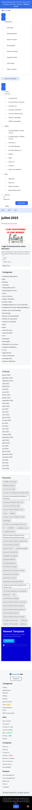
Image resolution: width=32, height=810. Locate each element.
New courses (7, 721)
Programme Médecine (9, 347)
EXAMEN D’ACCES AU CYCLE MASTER (14, 305)
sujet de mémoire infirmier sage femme (14, 609)
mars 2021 (5, 431)
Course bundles (8, 730)
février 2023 (6, 395)
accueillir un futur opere (9, 481)
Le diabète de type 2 (9, 531)
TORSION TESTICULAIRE (10, 624)
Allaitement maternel (9, 485)
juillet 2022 (6, 406)
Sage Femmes (6, 353)
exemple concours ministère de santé (13, 517)
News (4, 327)
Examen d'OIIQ (7, 302)
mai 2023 (5, 389)
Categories (8, 21)
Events (5, 739)
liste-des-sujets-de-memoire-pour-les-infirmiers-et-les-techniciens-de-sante (14, 536)
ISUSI (4, 324)
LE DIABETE (10, 528)
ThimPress (24, 620)
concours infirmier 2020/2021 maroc (13, 509)
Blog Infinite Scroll (14, 190)
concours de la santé (9, 489)
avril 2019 (5, 465)
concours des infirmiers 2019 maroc (13, 502)
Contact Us (16, 678)
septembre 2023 (7, 381)
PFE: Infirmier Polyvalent (10, 566)
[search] (2, 78)
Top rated (6, 724)
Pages (7, 126)
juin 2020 (5, 446)
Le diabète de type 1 (22, 528)
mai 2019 (5, 463)
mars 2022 (5, 414)
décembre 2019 (7, 454)
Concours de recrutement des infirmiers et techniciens (15, 497)
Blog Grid (12, 179)
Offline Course (15, 117)
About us (5, 746)
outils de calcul (7, 330)
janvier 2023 (6, 398)
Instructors (12, 142)
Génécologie (6, 520)
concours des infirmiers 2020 (11, 506)
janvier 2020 (6, 451)
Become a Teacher (9, 758)
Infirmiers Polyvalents (9, 322)
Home (7, 91)
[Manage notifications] (28, 806)
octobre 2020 (6, 434)
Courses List (13, 106)
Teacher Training (12, 51)
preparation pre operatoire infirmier (13, 581)
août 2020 (5, 440)
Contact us (6, 752)
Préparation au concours (10, 344)
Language (6, 787)
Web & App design (8, 713)
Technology (10, 63)
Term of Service (8, 761)
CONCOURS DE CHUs (9, 290)
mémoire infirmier (8, 548)
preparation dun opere (9, 577)
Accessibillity (7, 767)
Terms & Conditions (15, 169)
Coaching (10, 27)
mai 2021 (5, 426)
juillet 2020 (6, 443)
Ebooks (5, 736)
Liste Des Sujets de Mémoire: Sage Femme (15, 541)
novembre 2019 (7, 457)
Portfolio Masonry (14, 146)
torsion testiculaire (8, 355)
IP (3, 528)
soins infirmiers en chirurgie (10, 598)
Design (5, 687)
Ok (16, 806)
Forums (5, 784)
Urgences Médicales (8, 361)
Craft (4, 704)
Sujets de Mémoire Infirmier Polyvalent (14, 616)
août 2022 (5, 403)
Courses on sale (8, 727)
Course (5, 513)
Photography (11, 45)
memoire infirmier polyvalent (11, 544)
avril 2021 (5, 429)
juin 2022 (5, 409)
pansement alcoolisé (21, 548)
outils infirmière (7, 333)
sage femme (6, 594)
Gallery (11, 154)
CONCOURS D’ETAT (8, 288)
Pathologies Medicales (9, 563)
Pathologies (6, 341)
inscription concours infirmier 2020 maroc (14, 524)
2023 (9, 210)
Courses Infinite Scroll (16, 113)
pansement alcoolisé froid (10, 552)
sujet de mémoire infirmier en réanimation (14, 602)
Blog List (11, 182)
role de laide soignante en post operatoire (14, 591)
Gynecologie (6, 313)
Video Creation (12, 69)
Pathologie (5, 339)
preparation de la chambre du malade (13, 570)
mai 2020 (5, 448)
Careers (5, 755)
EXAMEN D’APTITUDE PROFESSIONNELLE (15, 307)
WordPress (23, 624)
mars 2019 (5, 468)
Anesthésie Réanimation (10, 276)
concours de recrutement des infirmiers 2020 (15, 492)
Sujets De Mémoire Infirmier (11, 613)
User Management (8, 775)
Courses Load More (15, 110)
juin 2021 (5, 423)
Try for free (8, 640)
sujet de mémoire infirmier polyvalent (13, 605)
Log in (7, 206)
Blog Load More (14, 186)
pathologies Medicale (9, 559)
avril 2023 (5, 392)
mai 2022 (5, 412)
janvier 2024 (6, 375)
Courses (7, 94)
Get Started (21, 203)
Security (5, 749)
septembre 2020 (7, 437)
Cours (5, 257)
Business (5, 282)
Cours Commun (7, 296)
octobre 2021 (6, 420)
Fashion (5, 699)
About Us (12, 162)
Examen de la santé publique (11, 310)
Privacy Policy (7, 764)
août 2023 (5, 383)
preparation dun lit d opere (10, 574)
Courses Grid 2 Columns (16, 102)
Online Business (12, 33)
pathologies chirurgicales (10, 555)
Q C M (4, 350)
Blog (6, 174)
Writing (5, 696)
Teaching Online (12, 57)
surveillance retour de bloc (10, 620)
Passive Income (12, 39)
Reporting (6, 781)
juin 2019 (5, 460)
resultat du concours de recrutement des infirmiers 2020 (14, 586)
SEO (14, 594)
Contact (11, 165)
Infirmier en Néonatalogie (10, 316)
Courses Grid (13, 98)
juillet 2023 (6, 386)
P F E (4, 336)
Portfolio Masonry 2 (15, 150)
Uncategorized (7, 358)
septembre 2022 (7, 400)
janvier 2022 (6, 417)
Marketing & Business (6, 691)
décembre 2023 (7, 378)
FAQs (10, 158)
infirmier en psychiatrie (9, 319)
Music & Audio (7, 702)
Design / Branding (8, 299)
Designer (12, 513)
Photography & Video (7, 709)
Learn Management (9, 778)
